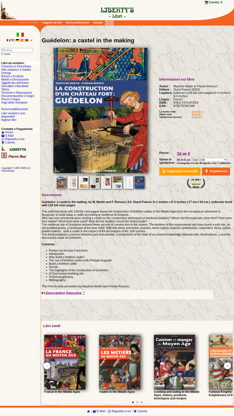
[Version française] (8, 40)
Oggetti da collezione (15, 82)
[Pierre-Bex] (14, 157)
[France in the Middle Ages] (64, 388)
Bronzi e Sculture (12, 76)
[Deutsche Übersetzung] (17, 40)
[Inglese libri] (109, 22)
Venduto (98, 22)
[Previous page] (47, 365)
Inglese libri (8, 119)
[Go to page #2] (137, 402)
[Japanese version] (31, 40)
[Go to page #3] (141, 402)
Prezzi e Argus (10, 99)
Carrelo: (215, 2)
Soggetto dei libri (52, 22)
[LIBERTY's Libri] (117, 16)
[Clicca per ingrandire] (100, 172)
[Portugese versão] (26, 40)
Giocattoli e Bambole (14, 86)
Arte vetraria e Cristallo (16, 69)
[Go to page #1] (133, 402)
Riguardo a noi (12, 139)
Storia (5, 89)
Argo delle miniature (14, 102)
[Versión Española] (22, 40)
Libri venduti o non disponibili (13, 115)
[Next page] (227, 365)
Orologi (6, 72)
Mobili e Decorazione (15, 79)
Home (7, 132)
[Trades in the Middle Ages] (119, 388)
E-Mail (7, 135)
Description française (65, 293)
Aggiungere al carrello (180, 171)
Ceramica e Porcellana (16, 66)
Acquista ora (216, 171)
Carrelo (8, 142)
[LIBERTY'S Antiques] (14, 150)
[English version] (13, 40)
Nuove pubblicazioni (77, 22)
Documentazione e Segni (17, 95)
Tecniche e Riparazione (16, 92)
